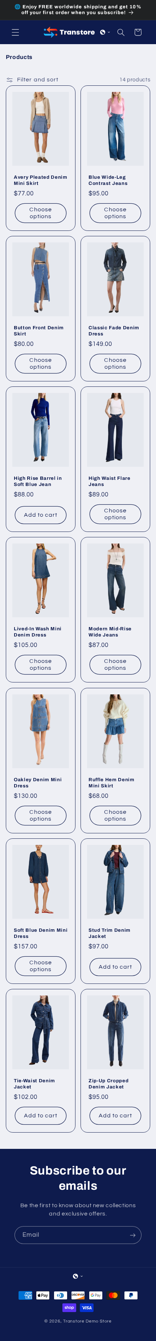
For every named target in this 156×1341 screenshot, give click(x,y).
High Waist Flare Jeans (110, 481)
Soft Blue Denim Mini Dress (40, 933)
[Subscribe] (132, 1235)
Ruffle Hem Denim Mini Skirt (112, 782)
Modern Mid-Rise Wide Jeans (110, 632)
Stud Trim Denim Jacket (110, 933)
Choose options (40, 213)
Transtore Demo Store (87, 1321)
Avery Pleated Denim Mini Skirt (40, 180)
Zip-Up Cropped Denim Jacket (108, 1084)
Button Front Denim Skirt (39, 331)
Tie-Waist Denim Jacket (34, 1084)
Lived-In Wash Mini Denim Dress (38, 632)
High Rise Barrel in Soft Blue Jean (38, 481)
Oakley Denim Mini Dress (38, 782)
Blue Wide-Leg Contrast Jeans (108, 180)
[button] (15, 32)
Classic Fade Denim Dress (114, 331)
